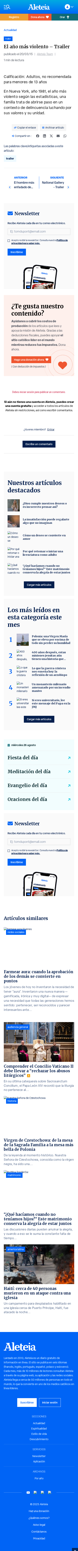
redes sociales (16, 932)
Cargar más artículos (39, 585)
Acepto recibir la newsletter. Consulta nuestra (39, 242)
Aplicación (39, 1461)
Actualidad (10, 30)
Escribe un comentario (39, 444)
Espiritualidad (39, 1428)
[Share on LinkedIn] (44, 135)
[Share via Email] (58, 135)
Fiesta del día (23, 758)
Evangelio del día (27, 785)
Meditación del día (29, 772)
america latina (16, 1249)
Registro (14, 17)
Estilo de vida (39, 1434)
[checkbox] (9, 241)
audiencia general (18, 1027)
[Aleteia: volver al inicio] (39, 7)
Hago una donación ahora (29, 359)
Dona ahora (37, 17)
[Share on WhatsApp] (64, 135)
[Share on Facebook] (37, 135)
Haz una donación (39, 1511)
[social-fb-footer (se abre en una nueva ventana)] (35, 1493)
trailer (10, 158)
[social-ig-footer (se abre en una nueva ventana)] (49, 1493)
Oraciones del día (27, 799)
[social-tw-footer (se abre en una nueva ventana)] (42, 1493)
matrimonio (14, 1175)
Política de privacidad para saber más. (39, 242)
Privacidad (39, 1538)
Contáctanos (39, 1531)
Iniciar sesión (50, 1402)
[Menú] (14, 7)
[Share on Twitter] (51, 135)
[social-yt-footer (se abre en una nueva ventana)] (28, 1493)
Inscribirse (17, 252)
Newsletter (39, 1456)
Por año (39, 1478)
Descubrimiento (39, 1439)
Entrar (51, 429)
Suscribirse (27, 1402)
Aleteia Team (45, 54)
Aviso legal (39, 1524)
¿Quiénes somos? (39, 1518)
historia (12, 1101)
